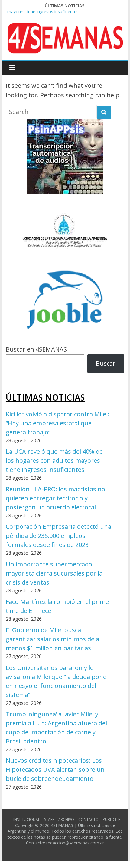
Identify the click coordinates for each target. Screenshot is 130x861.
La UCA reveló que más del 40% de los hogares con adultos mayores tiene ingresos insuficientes (54, 460)
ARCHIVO (66, 819)
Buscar (105, 363)
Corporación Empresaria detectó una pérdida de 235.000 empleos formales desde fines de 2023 (58, 535)
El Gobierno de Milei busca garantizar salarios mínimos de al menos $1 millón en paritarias (53, 639)
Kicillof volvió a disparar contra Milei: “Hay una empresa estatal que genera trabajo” (57, 423)
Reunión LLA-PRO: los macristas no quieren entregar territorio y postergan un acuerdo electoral (55, 498)
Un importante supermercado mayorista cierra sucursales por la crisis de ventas (54, 573)
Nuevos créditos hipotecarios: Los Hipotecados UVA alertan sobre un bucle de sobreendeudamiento (55, 769)
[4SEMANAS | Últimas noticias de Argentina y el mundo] (65, 28)
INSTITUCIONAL (26, 819)
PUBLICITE (111, 819)
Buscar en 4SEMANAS (36, 349)
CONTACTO (88, 819)
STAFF (49, 819)
